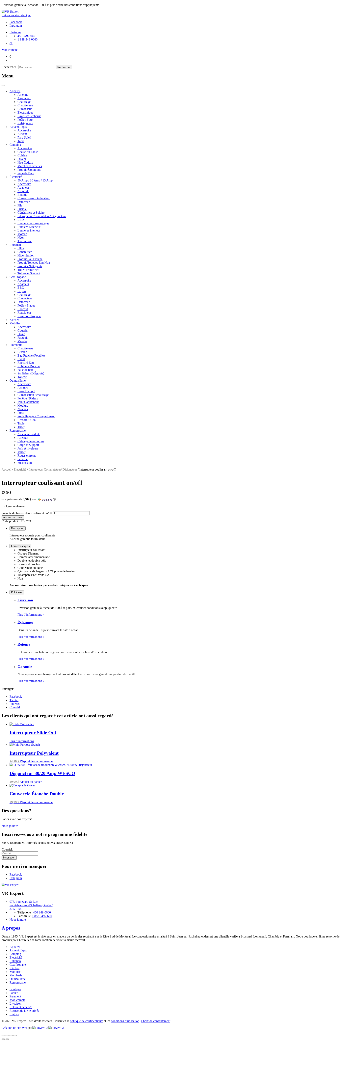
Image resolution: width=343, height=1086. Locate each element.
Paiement (15, 996)
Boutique (15, 989)
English (14, 1014)
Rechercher (63, 67)
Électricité (20, 469)
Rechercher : (9, 67)
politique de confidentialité (86, 1021)
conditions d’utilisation (125, 1021)
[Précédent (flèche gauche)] (3, 1039)
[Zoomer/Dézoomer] (15, 1035)
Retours (23, 644)
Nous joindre (10, 826)
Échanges (25, 622)
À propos (11, 928)
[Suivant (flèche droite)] (7, 1039)
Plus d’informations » (30, 614)
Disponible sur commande (36, 761)
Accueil (6, 469)
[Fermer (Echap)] (3, 1035)
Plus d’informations (22, 741)
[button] (171, 499)
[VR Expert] (10, 11)
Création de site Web (15, 1027)
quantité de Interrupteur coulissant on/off (27, 513)
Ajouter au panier (13, 517)
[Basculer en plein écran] (11, 1035)
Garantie (24, 667)
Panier (13, 992)
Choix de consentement (155, 1021)
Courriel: (7, 849)
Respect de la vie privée (24, 1010)
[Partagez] (7, 1035)
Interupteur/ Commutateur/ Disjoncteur (53, 469)
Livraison (25, 600)
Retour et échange (21, 1007)
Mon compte (17, 1000)
